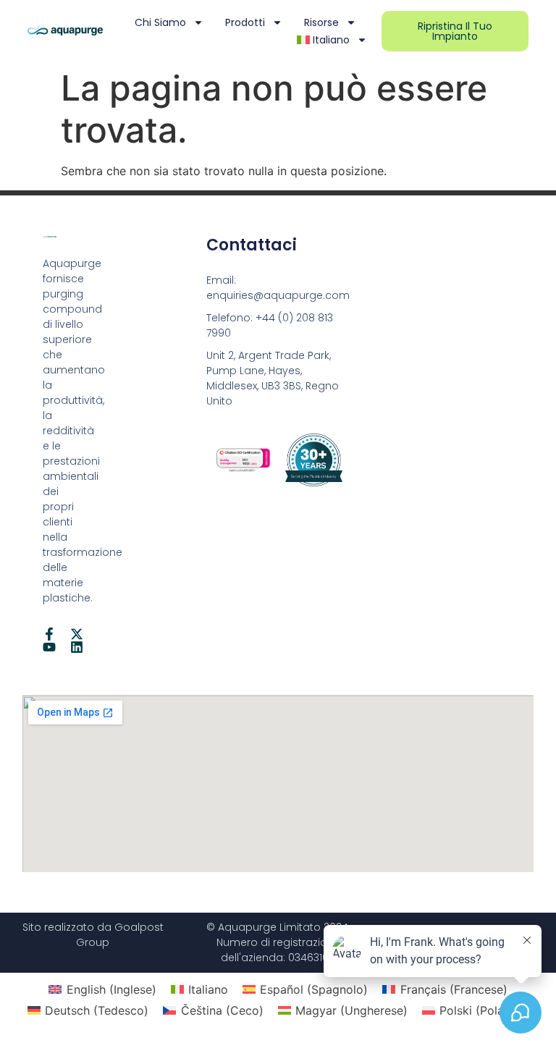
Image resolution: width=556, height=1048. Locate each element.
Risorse (321, 22)
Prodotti (245, 22)
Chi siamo (160, 22)
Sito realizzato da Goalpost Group (93, 935)
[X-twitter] (76, 634)
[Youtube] (49, 647)
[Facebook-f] (49, 634)
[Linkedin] (76, 647)
